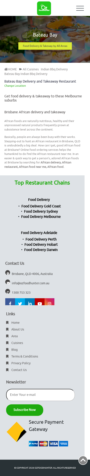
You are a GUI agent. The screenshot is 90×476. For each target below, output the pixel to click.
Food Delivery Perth (41, 239)
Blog (14, 350)
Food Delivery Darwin (41, 250)
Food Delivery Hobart (41, 244)
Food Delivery (39, 200)
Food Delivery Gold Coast (41, 206)
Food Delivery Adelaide (39, 233)
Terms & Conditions (24, 356)
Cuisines (17, 343)
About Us (17, 329)
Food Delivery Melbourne (41, 217)
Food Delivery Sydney (41, 211)
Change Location (15, 86)
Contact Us (19, 370)
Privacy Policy (21, 363)
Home (15, 323)
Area (14, 336)
